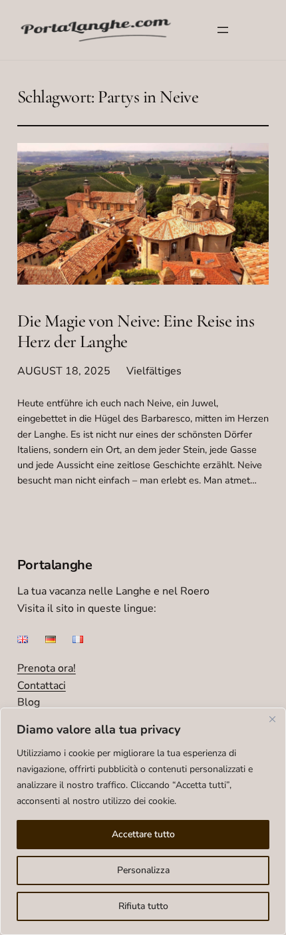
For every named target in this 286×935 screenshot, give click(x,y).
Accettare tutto (143, 834)
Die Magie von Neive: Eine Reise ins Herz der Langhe (135, 331)
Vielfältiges (154, 371)
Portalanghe (54, 565)
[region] (143, 821)
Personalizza (143, 870)
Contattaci (41, 685)
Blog (28, 702)
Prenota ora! (46, 668)
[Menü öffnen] (223, 30)
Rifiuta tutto (143, 906)
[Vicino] (272, 719)
